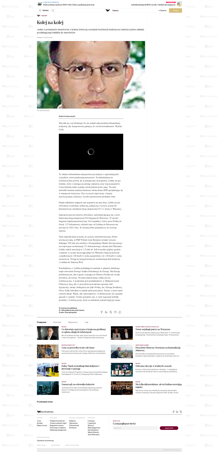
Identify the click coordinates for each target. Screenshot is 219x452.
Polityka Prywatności (57, 421)
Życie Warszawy (93, 434)
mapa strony (41, 445)
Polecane (57, 322)
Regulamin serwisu (57, 425)
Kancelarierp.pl (93, 430)
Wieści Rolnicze (93, 432)
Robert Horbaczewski (67, 116)
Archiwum (73, 428)
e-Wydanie (162, 10)
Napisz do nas (42, 425)
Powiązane (41, 322)
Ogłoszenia (73, 423)
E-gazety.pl (92, 423)
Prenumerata (74, 425)
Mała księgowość (94, 428)
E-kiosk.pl (91, 421)
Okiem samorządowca (142, 345)
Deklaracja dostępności (58, 430)
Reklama (72, 421)
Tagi (86, 322)
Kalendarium (55, 445)
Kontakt (40, 423)
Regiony (44, 16)
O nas (39, 421)
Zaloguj (175, 10)
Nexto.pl (91, 425)
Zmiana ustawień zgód (58, 423)
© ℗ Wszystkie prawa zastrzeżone (71, 310)
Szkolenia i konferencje (45, 441)
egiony (115, 10)
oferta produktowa (72, 445)
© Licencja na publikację (68, 308)
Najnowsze (73, 322)
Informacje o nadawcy (58, 428)
